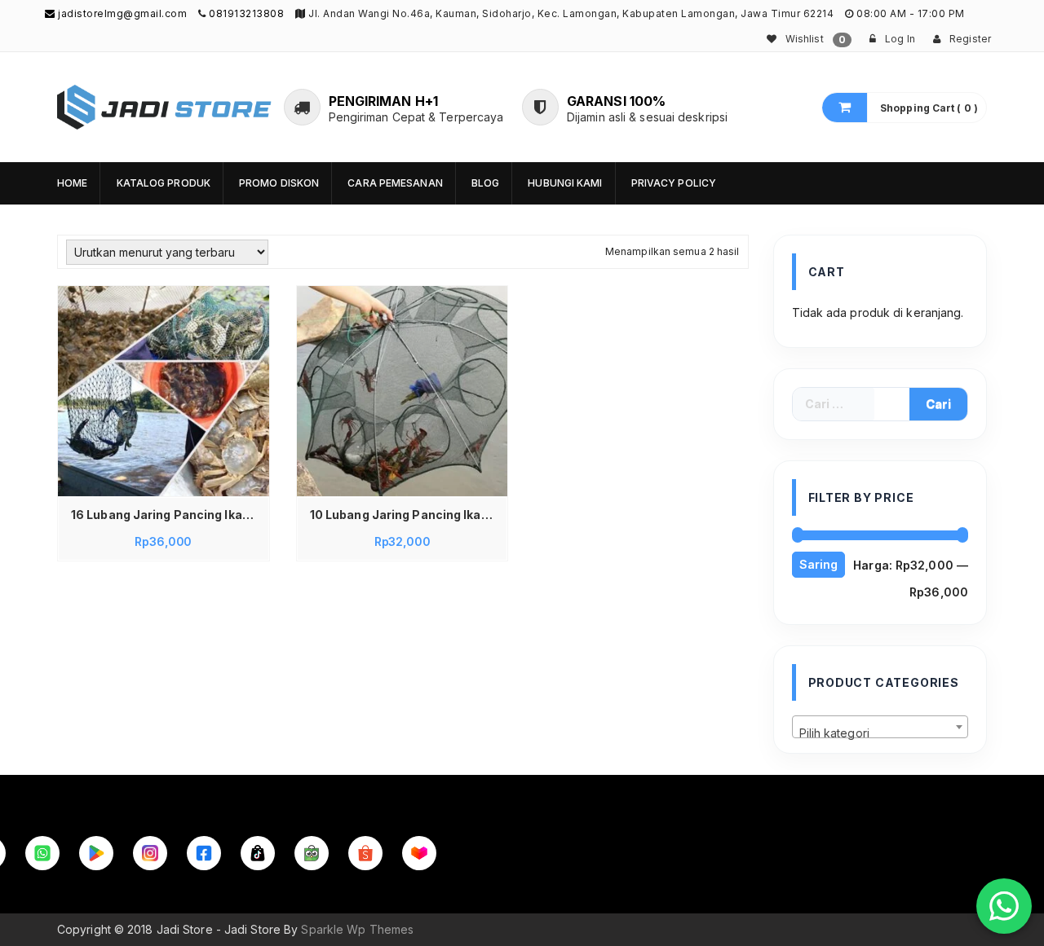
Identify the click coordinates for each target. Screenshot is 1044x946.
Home (72, 183)
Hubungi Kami (565, 183)
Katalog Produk (163, 183)
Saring (818, 564)
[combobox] (880, 726)
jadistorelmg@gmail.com (121, 13)
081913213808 (246, 13)
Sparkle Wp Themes (357, 929)
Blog (485, 183)
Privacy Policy (673, 183)
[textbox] (880, 733)
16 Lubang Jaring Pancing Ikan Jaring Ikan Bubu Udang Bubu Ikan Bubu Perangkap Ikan (167, 514)
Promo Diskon (279, 183)
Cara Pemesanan (394, 183)
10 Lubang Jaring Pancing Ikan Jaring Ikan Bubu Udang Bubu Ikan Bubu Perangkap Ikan (406, 514)
